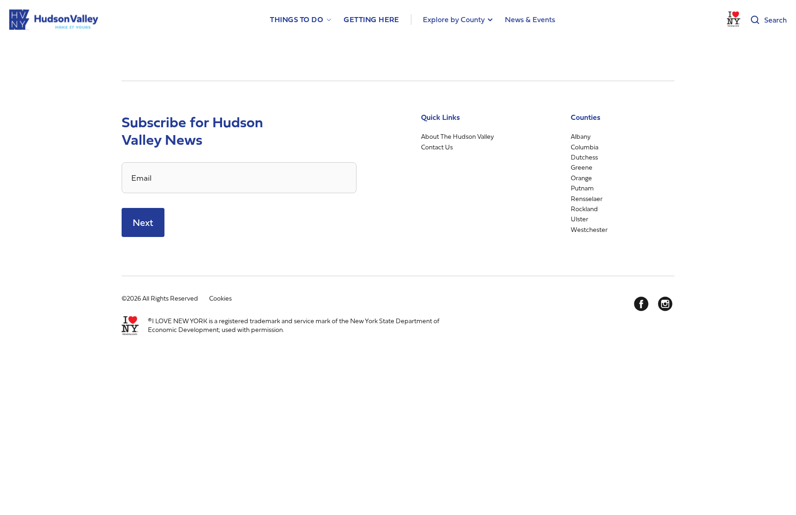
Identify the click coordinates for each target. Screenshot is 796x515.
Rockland (584, 208)
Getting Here (371, 19)
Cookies (220, 298)
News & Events (530, 19)
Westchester (589, 229)
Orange (581, 178)
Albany (581, 136)
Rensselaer (587, 198)
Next (143, 222)
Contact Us (437, 147)
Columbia (584, 147)
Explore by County (454, 19)
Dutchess (584, 157)
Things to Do (296, 19)
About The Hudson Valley (457, 136)
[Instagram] (665, 304)
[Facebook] (641, 304)
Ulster (579, 219)
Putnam (582, 188)
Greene (581, 167)
